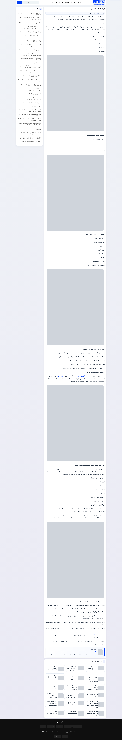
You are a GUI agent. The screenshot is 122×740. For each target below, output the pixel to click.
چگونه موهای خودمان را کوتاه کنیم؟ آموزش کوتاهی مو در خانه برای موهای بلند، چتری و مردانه (30, 66)
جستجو (19, 2)
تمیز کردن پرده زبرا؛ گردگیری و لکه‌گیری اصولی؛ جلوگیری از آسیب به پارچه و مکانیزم (29, 119)
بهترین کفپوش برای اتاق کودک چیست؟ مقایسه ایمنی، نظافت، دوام (30, 36)
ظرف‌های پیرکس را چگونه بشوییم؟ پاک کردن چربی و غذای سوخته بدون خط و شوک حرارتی (30, 84)
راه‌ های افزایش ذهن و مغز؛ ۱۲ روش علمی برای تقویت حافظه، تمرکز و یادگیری (30, 45)
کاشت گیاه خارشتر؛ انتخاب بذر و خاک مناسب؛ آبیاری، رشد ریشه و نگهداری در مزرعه (29, 18)
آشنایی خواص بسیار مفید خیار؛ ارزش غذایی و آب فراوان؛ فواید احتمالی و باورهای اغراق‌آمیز (30, 115)
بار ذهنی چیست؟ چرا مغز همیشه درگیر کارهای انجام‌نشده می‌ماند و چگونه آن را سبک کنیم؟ (31, 54)
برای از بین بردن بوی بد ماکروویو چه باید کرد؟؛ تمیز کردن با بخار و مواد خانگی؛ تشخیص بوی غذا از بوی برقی (29, 71)
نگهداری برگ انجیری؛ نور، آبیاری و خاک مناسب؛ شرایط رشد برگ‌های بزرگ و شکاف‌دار (30, 31)
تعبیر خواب (59, 726)
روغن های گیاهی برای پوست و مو (34, 63)
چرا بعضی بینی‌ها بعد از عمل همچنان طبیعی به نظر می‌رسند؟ (30, 102)
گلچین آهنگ (67, 726)
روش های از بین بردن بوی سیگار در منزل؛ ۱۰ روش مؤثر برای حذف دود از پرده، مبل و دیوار (30, 89)
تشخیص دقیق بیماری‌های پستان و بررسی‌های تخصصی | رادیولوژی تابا (29, 128)
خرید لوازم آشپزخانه (95, 635)
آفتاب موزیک (51, 726)
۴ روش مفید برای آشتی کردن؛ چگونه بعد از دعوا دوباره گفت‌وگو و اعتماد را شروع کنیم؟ (30, 40)
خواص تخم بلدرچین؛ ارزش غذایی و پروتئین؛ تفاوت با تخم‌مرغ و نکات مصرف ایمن (30, 110)
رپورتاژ (97, 13)
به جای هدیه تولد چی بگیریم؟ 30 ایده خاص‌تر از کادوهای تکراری (31, 59)
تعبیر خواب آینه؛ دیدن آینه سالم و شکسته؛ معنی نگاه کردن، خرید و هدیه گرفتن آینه (30, 142)
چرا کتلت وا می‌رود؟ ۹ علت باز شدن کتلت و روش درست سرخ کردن (29, 80)
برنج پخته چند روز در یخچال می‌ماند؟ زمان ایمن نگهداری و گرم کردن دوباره (31, 75)
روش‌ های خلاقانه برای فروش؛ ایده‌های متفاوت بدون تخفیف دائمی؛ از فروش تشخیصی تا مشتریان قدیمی (30, 137)
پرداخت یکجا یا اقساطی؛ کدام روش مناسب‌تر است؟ (30, 106)
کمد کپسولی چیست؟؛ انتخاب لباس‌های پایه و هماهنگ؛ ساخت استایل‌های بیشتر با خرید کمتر (30, 124)
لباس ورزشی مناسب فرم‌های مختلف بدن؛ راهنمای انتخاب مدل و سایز (29, 13)
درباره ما (65, 737)
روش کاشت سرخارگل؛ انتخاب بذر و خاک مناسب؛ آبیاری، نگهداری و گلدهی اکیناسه (30, 22)
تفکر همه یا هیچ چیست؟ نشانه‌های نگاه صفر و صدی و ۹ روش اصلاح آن (29, 50)
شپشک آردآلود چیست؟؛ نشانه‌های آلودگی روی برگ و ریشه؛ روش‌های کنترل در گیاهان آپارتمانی (30, 27)
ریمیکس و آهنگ (77, 726)
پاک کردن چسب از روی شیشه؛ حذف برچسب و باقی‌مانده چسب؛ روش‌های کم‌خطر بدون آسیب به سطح (29, 98)
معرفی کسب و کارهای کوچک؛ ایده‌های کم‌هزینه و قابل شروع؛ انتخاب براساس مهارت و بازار (30, 133)
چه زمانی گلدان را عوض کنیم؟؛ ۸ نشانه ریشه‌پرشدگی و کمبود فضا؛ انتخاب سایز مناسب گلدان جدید (30, 93)
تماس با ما (57, 737)
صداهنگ (43, 726)
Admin (94, 651)
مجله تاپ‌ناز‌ (99, 2)
